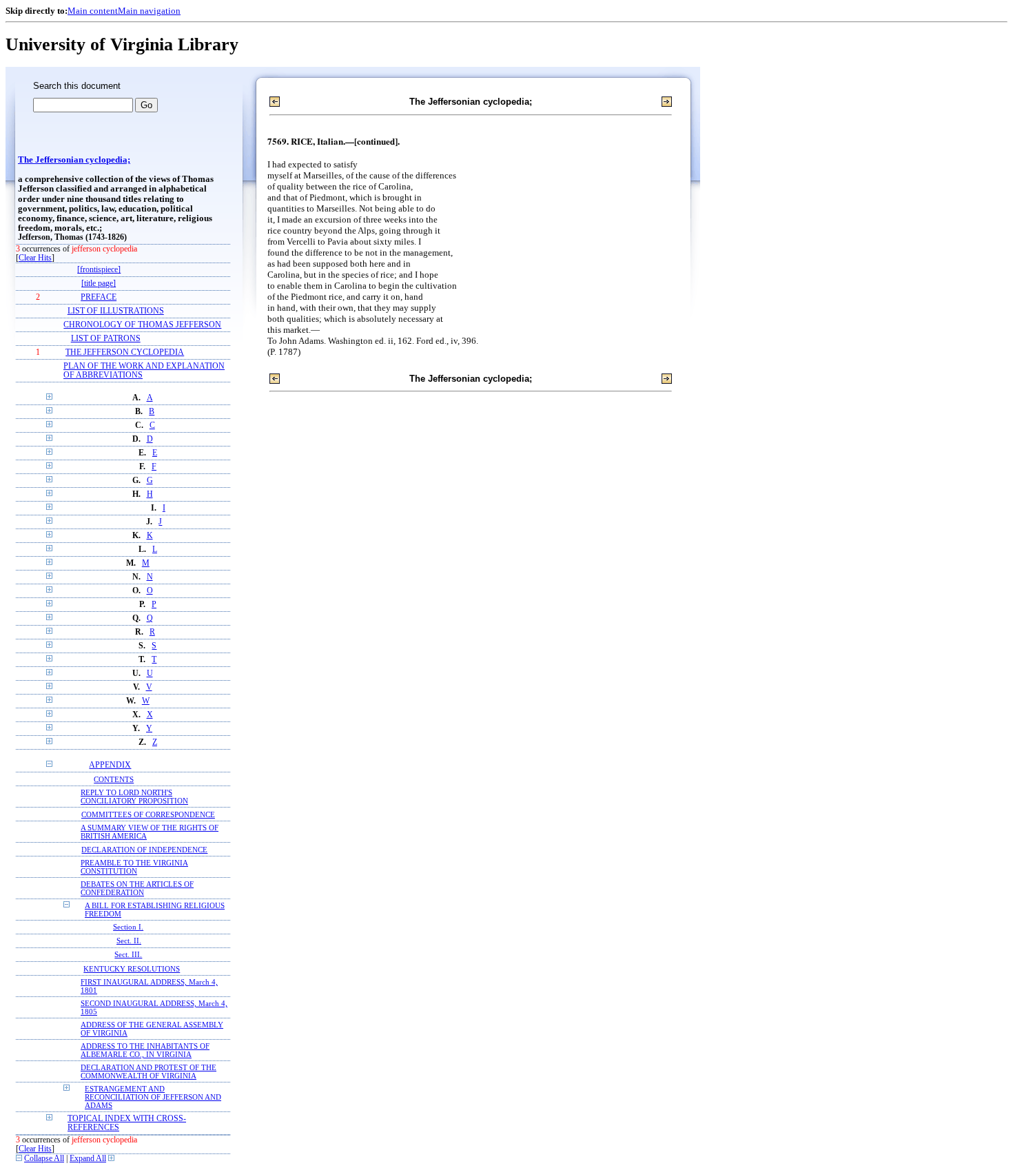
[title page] (98, 283)
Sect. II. (128, 941)
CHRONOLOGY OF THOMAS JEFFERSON (142, 324)
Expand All (88, 1158)
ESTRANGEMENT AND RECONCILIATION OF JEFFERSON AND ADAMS (153, 1097)
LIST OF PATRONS (106, 338)
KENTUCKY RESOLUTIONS (131, 969)
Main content (93, 11)
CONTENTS (114, 779)
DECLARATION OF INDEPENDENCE (144, 849)
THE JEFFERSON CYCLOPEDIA (124, 352)
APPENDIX (110, 765)
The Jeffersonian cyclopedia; (74, 160)
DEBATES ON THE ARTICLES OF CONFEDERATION (137, 888)
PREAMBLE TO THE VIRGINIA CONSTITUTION (134, 867)
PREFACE (98, 297)
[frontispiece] (99, 269)
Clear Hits (35, 258)
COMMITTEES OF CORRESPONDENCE (148, 814)
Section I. (128, 927)
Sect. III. (128, 954)
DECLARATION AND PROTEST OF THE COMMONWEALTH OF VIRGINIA (148, 1071)
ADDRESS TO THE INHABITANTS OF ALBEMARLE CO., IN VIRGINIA (145, 1050)
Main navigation (149, 11)
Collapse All (44, 1158)
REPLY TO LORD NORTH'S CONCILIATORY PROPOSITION (134, 796)
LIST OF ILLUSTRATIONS (116, 311)
